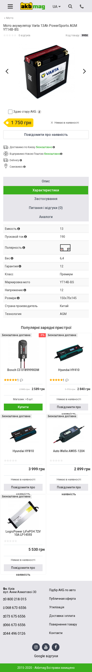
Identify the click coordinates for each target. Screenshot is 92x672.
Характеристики (46, 190)
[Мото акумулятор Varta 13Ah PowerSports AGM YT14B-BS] (46, 72)
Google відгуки (46, 656)
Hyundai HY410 (68, 370)
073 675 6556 (14, 616)
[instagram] (36, 647)
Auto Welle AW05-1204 (69, 451)
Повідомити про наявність (69, 407)
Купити (23, 407)
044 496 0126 (14, 633)
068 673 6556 (15, 608)
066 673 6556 (14, 625)
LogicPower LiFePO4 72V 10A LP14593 (23, 533)
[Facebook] (56, 647)
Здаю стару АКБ (24, 111)
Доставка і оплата (62, 616)
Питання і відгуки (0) (46, 208)
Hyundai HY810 (23, 451)
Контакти (55, 633)
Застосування (45, 199)
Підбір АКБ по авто (62, 590)
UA (55, 7)
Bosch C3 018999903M (23, 370)
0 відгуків (24, 35)
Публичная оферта (62, 598)
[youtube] (45, 647)
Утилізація (56, 607)
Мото (9, 18)
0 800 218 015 (15, 599)
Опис (46, 181)
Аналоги (46, 217)
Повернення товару (63, 624)
